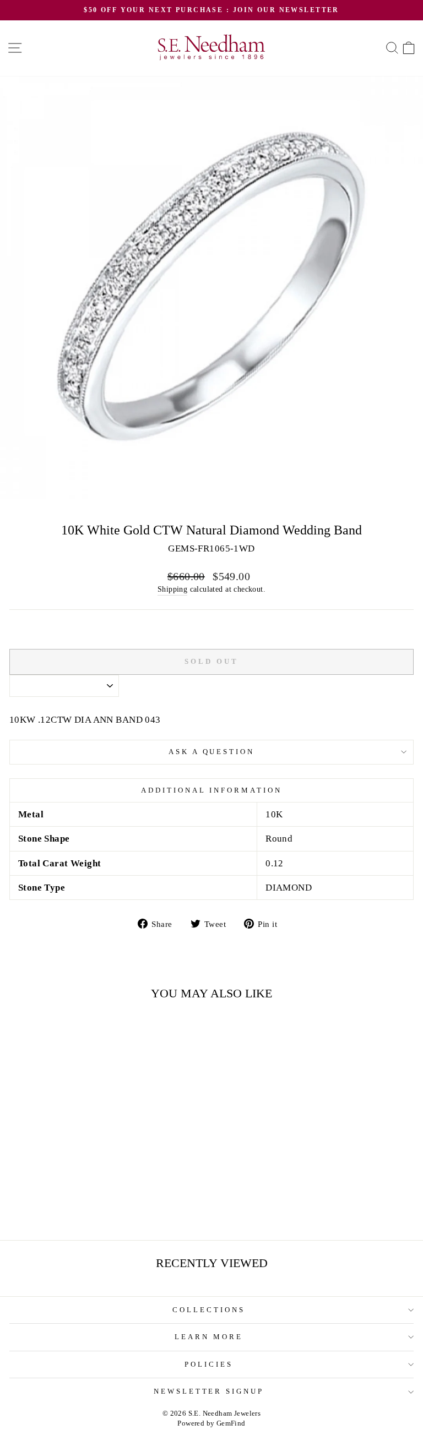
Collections (208, 1310)
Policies (209, 1364)
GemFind (231, 1423)
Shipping (172, 589)
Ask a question (212, 751)
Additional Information (211, 790)
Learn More (209, 1337)
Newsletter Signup (209, 1391)
